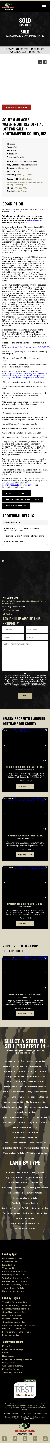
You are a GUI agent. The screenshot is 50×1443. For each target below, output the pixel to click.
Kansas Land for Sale (13, 1086)
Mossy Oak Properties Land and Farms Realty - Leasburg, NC (25, 183)
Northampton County (17, 36)
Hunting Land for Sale (38, 1187)
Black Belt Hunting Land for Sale (16, 1305)
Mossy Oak (7, 1346)
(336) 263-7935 (20, 188)
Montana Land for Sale (36, 1102)
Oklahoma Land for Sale (14, 1122)
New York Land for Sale (25, 1112)
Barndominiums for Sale (17, 1172)
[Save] (40, 62)
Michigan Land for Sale (37, 1091)
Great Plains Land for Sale (14, 1312)
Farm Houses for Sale (17, 1182)
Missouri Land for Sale (13, 1102)
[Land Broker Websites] (29, 1419)
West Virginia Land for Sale (36, 1148)
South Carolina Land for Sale (25, 1132)
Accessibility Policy (40, 1413)
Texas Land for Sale (37, 1142)
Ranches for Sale (15, 1193)
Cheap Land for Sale (13, 1177)
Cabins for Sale (37, 1172)
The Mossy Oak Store (12, 1372)
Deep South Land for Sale (13, 1328)
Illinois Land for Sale (36, 1076)
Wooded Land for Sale (25, 1228)
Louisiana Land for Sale (13, 1091)
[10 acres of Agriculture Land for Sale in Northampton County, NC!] (25, 745)
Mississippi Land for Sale (37, 1097)
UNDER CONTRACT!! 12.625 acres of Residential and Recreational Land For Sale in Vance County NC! (25, 994)
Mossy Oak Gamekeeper (13, 1349)
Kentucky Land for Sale (35, 1086)
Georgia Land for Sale (14, 1076)
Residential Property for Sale (25, 1203)
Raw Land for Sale (34, 1193)
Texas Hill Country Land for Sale (16, 1302)
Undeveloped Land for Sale (35, 1213)
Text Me (9, 614)
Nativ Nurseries (9, 1356)
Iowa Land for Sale (36, 1081)
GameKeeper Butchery (12, 1366)
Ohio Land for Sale (39, 1117)
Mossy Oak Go (8, 1362)
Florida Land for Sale (36, 1071)
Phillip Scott (26, 179)
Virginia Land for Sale (11, 1148)
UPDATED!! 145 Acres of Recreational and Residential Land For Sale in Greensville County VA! (25, 904)
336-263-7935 (15, 211)
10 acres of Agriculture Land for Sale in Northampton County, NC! (25, 767)
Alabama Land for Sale (15, 1061)
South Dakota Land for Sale (25, 1137)
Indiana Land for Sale (15, 1081)
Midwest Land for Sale (12, 1318)
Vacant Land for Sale (25, 1218)
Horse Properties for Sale (13, 1187)
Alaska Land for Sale (36, 1061)
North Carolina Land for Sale (15, 1117)
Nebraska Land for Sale (12, 1107)
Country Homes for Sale (35, 1177)
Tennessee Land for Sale (15, 1142)
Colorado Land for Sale (14, 1071)
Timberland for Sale (11, 1213)
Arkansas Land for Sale (13, 1066)
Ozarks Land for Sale (11, 1315)
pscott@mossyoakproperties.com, (17, 485)
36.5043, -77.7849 (24, 174)
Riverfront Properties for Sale (15, 1208)
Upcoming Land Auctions (13, 1291)
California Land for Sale (36, 1066)
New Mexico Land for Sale (36, 1107)
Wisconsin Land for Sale (13, 1153)
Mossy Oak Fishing (10, 1369)
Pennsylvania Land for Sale (25, 1127)
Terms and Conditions (10, 1413)
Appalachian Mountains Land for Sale (19, 1325)
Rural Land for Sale (40, 1208)
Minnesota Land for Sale (13, 1097)
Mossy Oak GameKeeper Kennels (17, 1359)
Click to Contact (20, 191)
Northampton (21, 168)
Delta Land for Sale (10, 1335)
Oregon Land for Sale (37, 1122)
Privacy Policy (25, 686)
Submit (25, 695)
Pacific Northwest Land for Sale (16, 1332)
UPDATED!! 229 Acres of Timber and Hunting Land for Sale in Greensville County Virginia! (25, 835)
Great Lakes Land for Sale (13, 1322)
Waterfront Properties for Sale (25, 1223)
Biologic (5, 1352)
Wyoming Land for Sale (37, 1153)
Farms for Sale (36, 1182)
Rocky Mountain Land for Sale (15, 1309)
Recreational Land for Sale (25, 1198)
